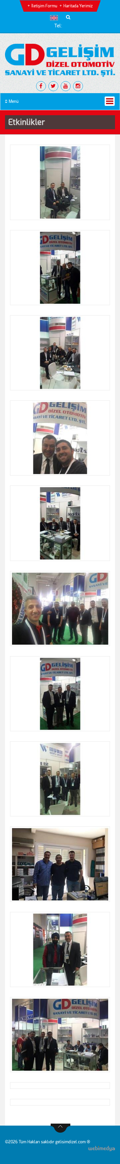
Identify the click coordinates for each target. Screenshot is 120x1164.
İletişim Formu (44, 6)
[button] (55, 17)
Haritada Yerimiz (78, 6)
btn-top (60, 1128)
